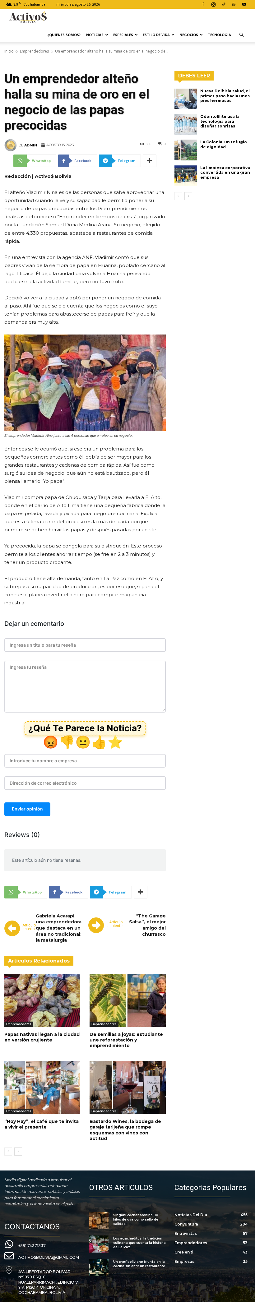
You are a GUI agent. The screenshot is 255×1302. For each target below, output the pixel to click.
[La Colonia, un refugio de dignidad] (185, 150)
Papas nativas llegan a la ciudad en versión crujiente (42, 1037)
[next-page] (18, 1151)
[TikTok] (223, 4)
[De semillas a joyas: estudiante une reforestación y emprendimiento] (127, 1000)
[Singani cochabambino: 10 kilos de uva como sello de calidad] (98, 1220)
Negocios (188, 34)
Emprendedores (34, 51)
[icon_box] (25, 1245)
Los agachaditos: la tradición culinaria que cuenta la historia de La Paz (139, 1242)
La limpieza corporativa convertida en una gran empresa (225, 172)
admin (30, 145)
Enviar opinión (27, 808)
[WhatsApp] (234, 4)
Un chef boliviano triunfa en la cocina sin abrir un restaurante (139, 1264)
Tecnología (219, 34)
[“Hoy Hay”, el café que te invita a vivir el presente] (42, 1087)
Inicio (9, 51)
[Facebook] (203, 4)
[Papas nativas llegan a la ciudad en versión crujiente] (42, 1000)
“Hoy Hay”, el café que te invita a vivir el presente (41, 1124)
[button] (241, 35)
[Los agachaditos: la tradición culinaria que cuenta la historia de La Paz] (98, 1244)
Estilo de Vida (156, 34)
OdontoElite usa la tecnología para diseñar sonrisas (219, 121)
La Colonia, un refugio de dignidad (223, 144)
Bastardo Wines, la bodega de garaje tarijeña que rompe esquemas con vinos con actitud (125, 1130)
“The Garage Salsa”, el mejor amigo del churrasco (147, 925)
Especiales (123, 34)
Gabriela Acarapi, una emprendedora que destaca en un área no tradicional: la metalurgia (58, 928)
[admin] (11, 145)
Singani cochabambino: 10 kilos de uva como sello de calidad (135, 1219)
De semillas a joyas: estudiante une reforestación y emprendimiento (126, 1040)
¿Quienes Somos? (64, 34)
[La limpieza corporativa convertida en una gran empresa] (185, 175)
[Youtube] (244, 4)
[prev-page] (8, 1151)
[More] (149, 161)
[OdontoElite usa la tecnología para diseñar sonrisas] (185, 124)
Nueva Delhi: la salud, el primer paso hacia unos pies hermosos (225, 96)
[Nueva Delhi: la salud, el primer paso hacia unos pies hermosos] (185, 99)
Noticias (95, 34)
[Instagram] (213, 4)
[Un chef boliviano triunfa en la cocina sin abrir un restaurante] (98, 1267)
